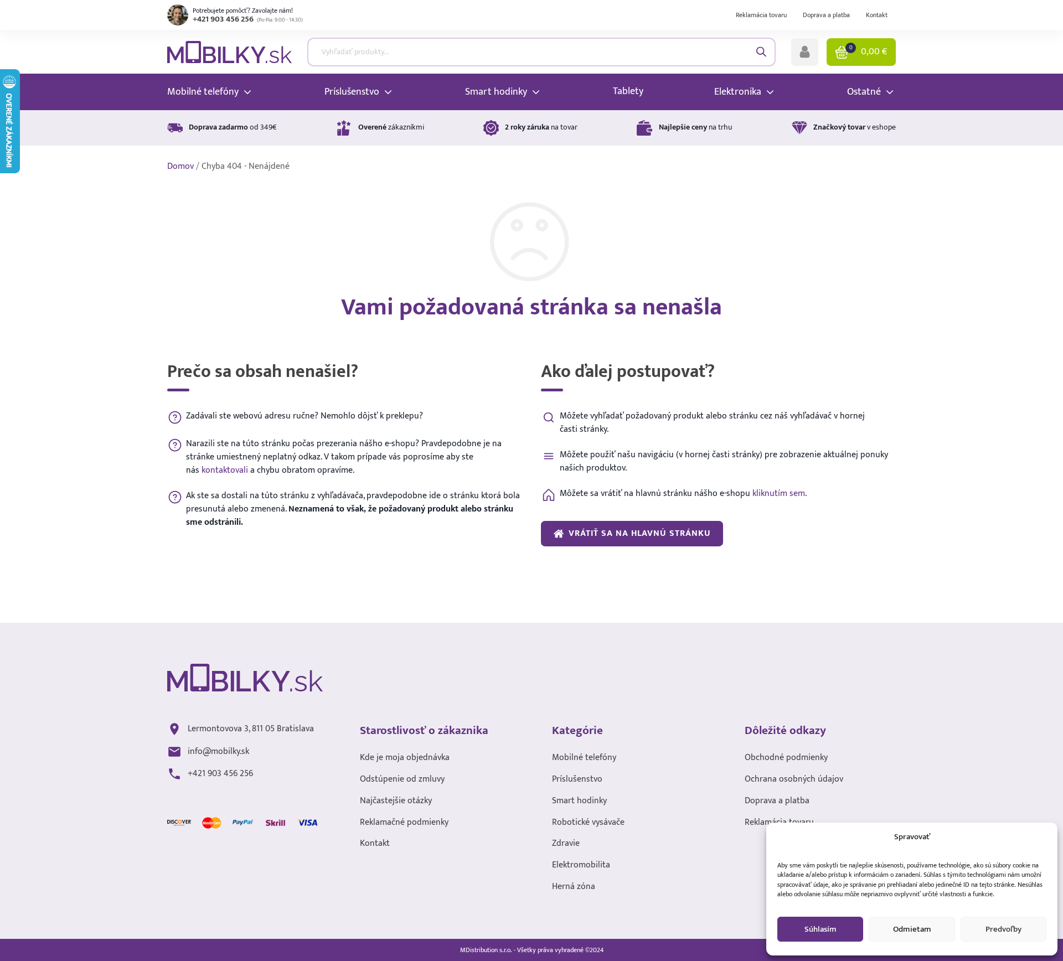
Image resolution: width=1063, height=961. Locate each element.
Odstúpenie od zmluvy (402, 780)
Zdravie (566, 844)
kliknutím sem (778, 493)
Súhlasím (820, 929)
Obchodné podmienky (786, 758)
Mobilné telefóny (584, 758)
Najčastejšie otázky (396, 801)
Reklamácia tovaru (761, 14)
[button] (804, 52)
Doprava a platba (826, 14)
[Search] (761, 52)
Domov (180, 166)
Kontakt (876, 14)
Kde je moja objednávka (405, 758)
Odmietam (912, 929)
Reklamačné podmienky (404, 823)
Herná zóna (573, 887)
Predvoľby (1003, 929)
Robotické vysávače (588, 823)
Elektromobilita (581, 865)
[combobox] (541, 52)
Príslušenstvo (577, 780)
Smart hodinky (579, 801)
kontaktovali (225, 470)
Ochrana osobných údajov (794, 780)
